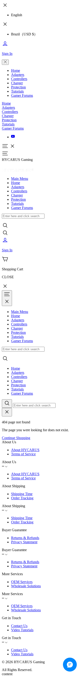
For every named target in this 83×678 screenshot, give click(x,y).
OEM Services (22, 582)
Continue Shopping (16, 438)
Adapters (17, 75)
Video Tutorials (22, 630)
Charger (17, 83)
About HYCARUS (25, 450)
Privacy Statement (24, 542)
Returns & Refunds (25, 538)
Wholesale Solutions (26, 586)
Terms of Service (23, 454)
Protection (18, 87)
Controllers (19, 79)
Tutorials (17, 91)
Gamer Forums (22, 95)
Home (15, 70)
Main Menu (19, 179)
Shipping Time (22, 494)
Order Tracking (22, 498)
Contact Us (19, 626)
